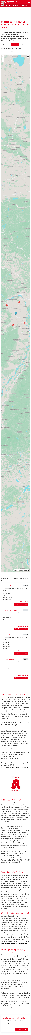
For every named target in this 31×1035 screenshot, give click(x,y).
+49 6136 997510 (8, 646)
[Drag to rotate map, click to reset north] (3, 61)
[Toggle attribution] (28, 570)
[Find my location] (28, 56)
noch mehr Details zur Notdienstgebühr (14, 943)
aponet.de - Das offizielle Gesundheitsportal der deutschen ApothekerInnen (10, 2)
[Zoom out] (3, 59)
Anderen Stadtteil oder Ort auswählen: (11, 48)
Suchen (15, 45)
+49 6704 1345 (7, 671)
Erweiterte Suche (24, 45)
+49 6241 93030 (8, 622)
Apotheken (16, 5)
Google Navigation (23, 601)
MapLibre (16, 570)
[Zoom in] (3, 56)
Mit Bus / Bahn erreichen (22, 604)
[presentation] (29, 5)
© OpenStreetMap (23, 570)
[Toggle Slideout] (29, 2)
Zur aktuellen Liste (22, 1029)
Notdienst (7, 5)
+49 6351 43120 (8, 597)
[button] (16, 313)
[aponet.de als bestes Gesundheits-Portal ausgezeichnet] (2, 3)
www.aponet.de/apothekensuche (18, 767)
